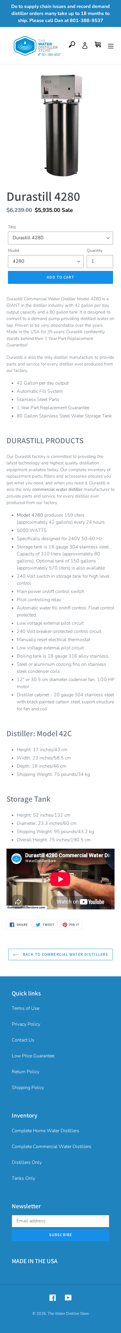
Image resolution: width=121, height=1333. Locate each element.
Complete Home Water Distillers (45, 1131)
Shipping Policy (28, 1087)
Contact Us (23, 1040)
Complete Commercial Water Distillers (51, 1146)
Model (13, 250)
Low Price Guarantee (33, 1056)
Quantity (94, 250)
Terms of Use (25, 1008)
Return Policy (25, 1072)
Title (12, 227)
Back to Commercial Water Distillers (65, 954)
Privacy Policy (26, 1024)
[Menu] (110, 45)
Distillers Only (27, 1162)
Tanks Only (23, 1178)
